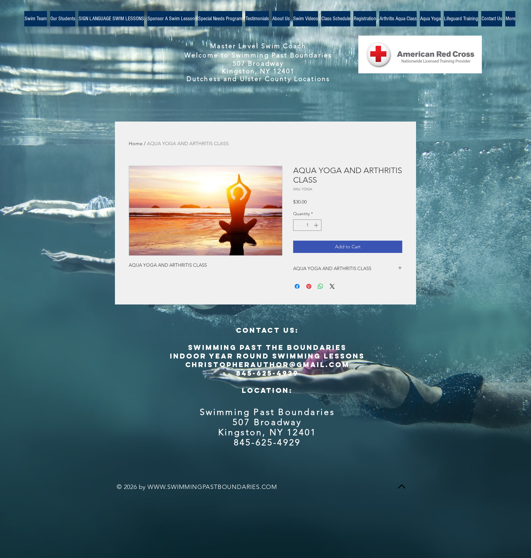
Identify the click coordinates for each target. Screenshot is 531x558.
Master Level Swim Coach (258, 46)
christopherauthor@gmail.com (267, 364)
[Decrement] (298, 225)
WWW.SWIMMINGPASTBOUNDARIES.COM (212, 486)
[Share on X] (332, 286)
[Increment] (317, 225)
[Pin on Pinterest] (309, 286)
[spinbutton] (307, 225)
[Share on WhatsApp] (320, 286)
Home (136, 143)
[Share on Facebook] (297, 286)
